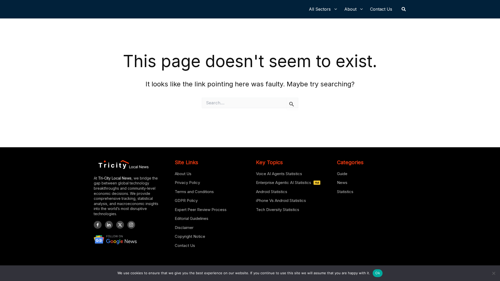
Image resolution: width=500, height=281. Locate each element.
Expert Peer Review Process (201, 209)
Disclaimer (184, 227)
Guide (342, 173)
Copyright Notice (190, 236)
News (342, 182)
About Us (183, 173)
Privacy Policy (187, 182)
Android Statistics (271, 191)
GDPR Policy (186, 200)
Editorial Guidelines (191, 218)
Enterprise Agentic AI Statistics (287, 182)
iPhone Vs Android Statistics (281, 200)
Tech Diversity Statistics (277, 209)
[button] (404, 9)
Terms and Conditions (194, 191)
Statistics (345, 191)
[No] (493, 273)
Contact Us (185, 245)
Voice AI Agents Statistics (279, 173)
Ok (377, 273)
